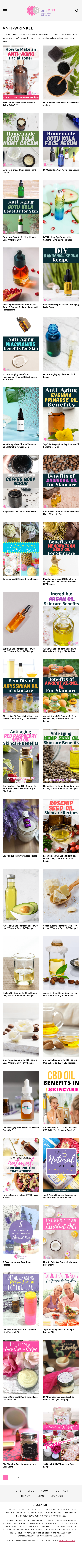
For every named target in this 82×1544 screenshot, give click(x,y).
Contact (62, 1491)
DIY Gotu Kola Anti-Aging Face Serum (61, 170)
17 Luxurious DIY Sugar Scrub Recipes (21, 579)
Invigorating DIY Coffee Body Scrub (19, 512)
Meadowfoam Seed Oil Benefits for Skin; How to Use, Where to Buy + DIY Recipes (59, 581)
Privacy (24, 1496)
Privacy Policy (67, 1541)
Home (18, 1491)
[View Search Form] (76, 10)
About (45, 1491)
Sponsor (57, 1496)
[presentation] (21, 73)
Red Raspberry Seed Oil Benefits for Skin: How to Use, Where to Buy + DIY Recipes (20, 788)
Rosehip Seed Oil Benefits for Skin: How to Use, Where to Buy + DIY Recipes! (59, 858)
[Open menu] (5, 10)
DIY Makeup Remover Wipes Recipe (20, 856)
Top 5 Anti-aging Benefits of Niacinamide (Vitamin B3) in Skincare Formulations (20, 377)
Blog (31, 1491)
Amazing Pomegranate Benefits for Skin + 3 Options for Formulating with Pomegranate (20, 307)
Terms (40, 1496)
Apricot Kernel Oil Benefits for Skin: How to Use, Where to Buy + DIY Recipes (60, 718)
